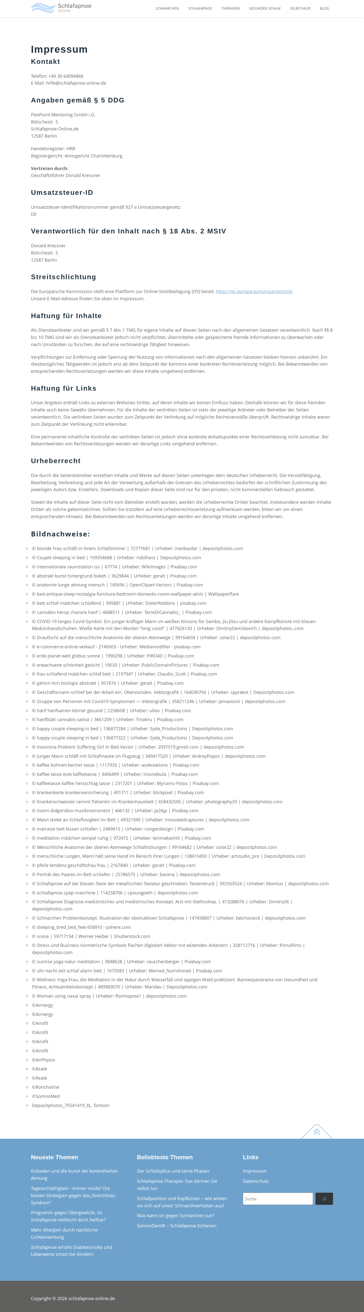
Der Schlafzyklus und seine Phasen (173, 1171)
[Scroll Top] (309, 1127)
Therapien (230, 8)
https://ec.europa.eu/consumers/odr (254, 291)
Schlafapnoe (200, 8)
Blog (324, 8)
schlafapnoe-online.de (91, 1298)
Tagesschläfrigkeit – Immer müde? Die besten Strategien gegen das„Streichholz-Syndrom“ (73, 1195)
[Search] (324, 1199)
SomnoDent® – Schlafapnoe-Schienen (176, 1226)
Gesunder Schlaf (265, 8)
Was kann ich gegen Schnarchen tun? (175, 1215)
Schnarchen (167, 8)
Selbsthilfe (300, 8)
